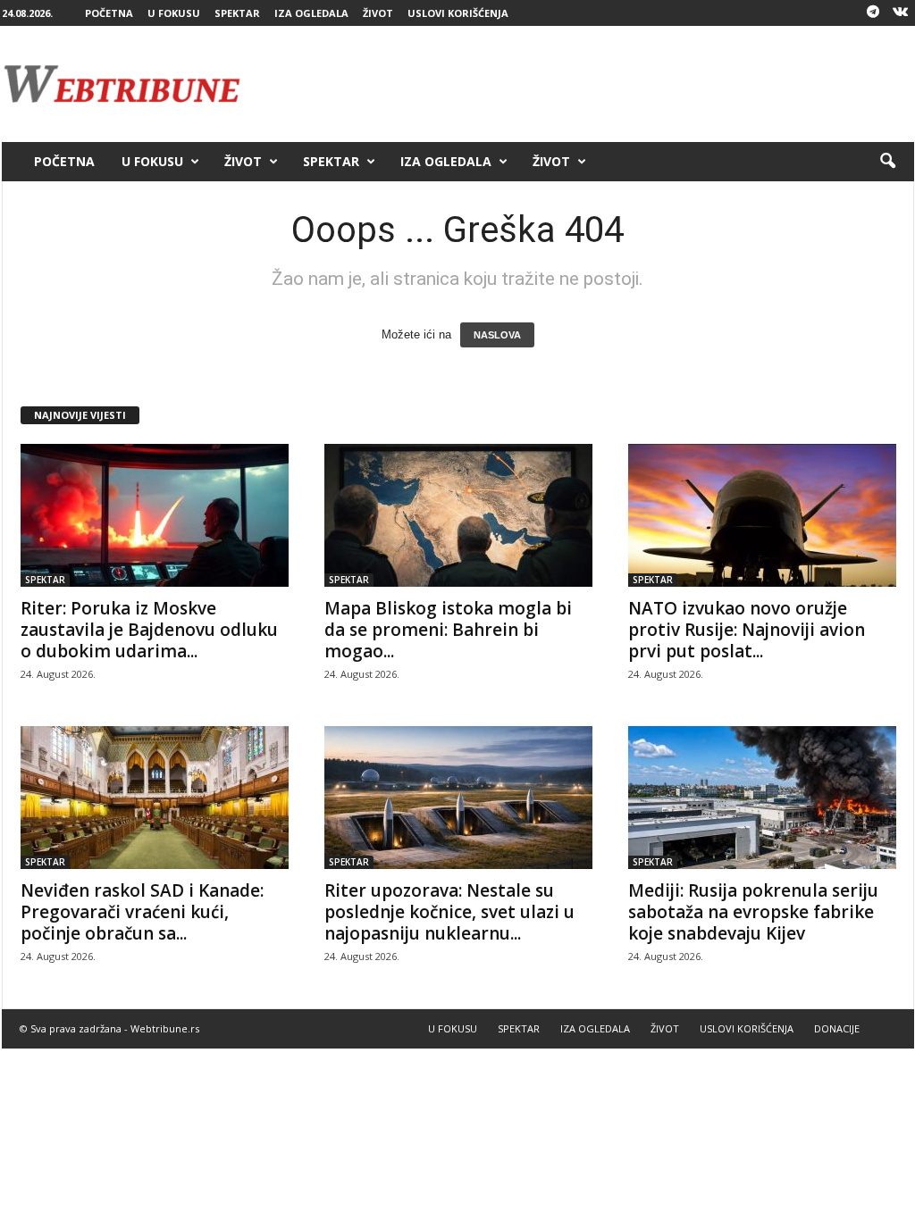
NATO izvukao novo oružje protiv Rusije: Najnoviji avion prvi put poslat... (746, 630)
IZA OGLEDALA (311, 13)
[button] (887, 161)
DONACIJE (837, 1028)
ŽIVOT (378, 13)
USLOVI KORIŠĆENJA (457, 13)
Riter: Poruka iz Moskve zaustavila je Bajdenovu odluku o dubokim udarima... (149, 630)
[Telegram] (873, 13)
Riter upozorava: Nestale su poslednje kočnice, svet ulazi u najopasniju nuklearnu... (449, 912)
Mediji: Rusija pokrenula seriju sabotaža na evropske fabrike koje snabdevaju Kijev (753, 912)
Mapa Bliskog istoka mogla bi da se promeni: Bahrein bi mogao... (448, 630)
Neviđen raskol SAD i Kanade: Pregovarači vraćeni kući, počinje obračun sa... (142, 912)
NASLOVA (497, 335)
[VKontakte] (900, 13)
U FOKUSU (173, 13)
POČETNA (109, 13)
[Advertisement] (589, 84)
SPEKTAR (237, 13)
